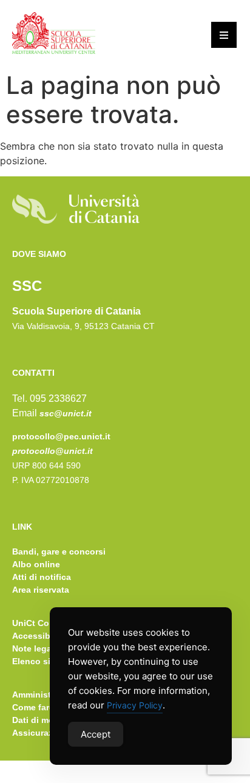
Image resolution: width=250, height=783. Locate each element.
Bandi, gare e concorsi (59, 551)
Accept (95, 734)
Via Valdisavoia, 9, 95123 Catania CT (83, 326)
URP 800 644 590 (46, 465)
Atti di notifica (41, 577)
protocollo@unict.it (52, 451)
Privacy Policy (135, 705)
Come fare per (41, 707)
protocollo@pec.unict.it (61, 436)
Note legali (34, 648)
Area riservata (40, 590)
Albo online (36, 564)
